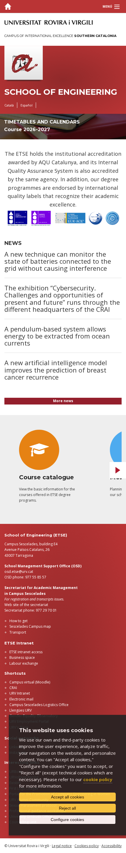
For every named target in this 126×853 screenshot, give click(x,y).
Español (27, 105)
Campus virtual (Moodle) (29, 682)
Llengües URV (20, 710)
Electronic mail (21, 699)
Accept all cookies (67, 797)
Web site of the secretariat (26, 604)
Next (118, 470)
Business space (22, 657)
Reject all (67, 808)
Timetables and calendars (42, 122)
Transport (17, 632)
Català (9, 105)
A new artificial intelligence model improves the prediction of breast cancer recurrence (55, 369)
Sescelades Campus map (30, 626)
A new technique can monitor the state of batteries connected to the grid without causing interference (57, 261)
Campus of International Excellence (60, 36)
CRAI (13, 687)
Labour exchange (23, 663)
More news (63, 400)
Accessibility (111, 845)
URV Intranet (19, 693)
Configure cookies (67, 819)
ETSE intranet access (25, 651)
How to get (18, 620)
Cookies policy (86, 845)
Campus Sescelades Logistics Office (39, 704)
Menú (107, 6)
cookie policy (97, 779)
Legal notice (62, 845)
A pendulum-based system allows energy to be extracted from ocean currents (57, 335)
